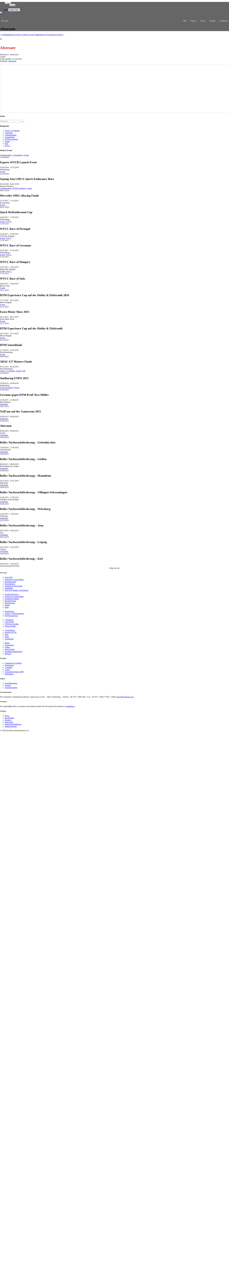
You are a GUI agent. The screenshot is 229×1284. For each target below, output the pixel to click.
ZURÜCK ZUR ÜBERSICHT (33, 35)
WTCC (7, 146)
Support (193, 21)
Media (6, 10)
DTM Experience (11, 139)
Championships (10, 135)
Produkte (212, 21)
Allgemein (12, 61)
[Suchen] (23, 121)
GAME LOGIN (13, 10)
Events (202, 21)
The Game (4, 21)
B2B (184, 21)
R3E (6, 144)
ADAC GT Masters (12, 131)
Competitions (10, 137)
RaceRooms (224, 21)
